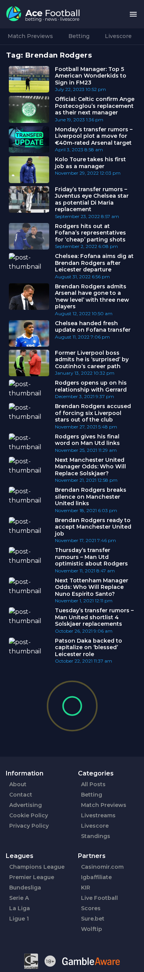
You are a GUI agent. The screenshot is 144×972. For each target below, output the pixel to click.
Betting (78, 36)
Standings (95, 836)
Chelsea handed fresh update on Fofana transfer (93, 327)
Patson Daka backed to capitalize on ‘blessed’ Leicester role (88, 647)
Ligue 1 (19, 918)
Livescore (118, 36)
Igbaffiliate (96, 877)
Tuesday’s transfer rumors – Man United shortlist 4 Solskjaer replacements (94, 617)
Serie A (19, 897)
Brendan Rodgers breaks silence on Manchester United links (90, 496)
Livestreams (98, 815)
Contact (20, 794)
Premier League (31, 877)
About (17, 784)
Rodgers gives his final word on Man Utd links (87, 440)
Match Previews (30, 36)
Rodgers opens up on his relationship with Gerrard (91, 386)
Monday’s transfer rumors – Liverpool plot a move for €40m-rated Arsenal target (93, 136)
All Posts (93, 784)
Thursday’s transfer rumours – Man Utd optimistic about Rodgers (91, 557)
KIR (85, 887)
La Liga (19, 908)
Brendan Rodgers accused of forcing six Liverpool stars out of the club (93, 413)
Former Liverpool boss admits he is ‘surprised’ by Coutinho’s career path (92, 359)
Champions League (37, 866)
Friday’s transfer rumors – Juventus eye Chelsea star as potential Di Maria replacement (92, 199)
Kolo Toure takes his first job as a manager (90, 163)
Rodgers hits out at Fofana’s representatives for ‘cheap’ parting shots (90, 233)
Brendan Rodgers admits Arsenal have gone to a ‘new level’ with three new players (92, 296)
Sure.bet (92, 918)
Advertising (25, 805)
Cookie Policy (28, 815)
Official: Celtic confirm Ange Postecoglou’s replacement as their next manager (94, 106)
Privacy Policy (29, 825)
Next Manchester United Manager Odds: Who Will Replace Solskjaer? (90, 466)
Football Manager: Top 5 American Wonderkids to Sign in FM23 (90, 76)
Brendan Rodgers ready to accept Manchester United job (93, 527)
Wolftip (91, 929)
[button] (133, 14)
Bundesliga (25, 887)
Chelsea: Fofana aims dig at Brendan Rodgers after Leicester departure (94, 263)
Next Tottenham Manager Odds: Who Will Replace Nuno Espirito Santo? (91, 587)
